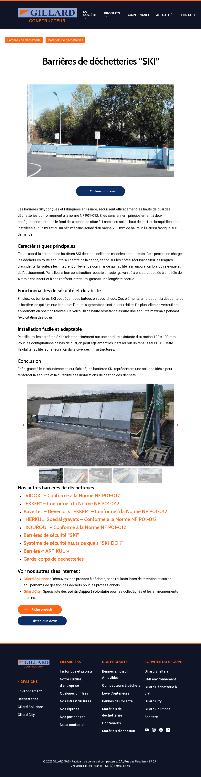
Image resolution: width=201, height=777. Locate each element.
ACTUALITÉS (165, 15)
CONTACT (188, 15)
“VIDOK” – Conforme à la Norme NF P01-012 (72, 495)
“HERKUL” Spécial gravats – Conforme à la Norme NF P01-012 (90, 519)
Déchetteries (28, 699)
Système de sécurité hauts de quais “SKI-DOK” (73, 543)
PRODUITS (112, 13)
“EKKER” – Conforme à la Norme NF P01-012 (71, 503)
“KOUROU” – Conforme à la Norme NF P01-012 (75, 527)
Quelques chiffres (74, 693)
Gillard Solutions (31, 707)
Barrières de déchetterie (24, 40)
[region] (100, 434)
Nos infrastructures (75, 701)
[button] (23, 425)
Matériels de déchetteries (65, 40)
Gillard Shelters (156, 671)
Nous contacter (72, 725)
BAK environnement (160, 679)
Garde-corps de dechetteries (54, 559)
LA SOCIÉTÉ (89, 13)
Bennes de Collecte (117, 701)
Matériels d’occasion (118, 731)
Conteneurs (111, 723)
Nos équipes (69, 709)
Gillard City (26, 715)
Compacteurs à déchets (121, 685)
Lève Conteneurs (115, 693)
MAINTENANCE (139, 15)
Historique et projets (76, 671)
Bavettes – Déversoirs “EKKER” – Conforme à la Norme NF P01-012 (95, 511)
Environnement (30, 691)
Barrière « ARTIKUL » (46, 551)
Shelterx (151, 717)
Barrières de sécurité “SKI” (51, 535)
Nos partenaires (72, 717)
